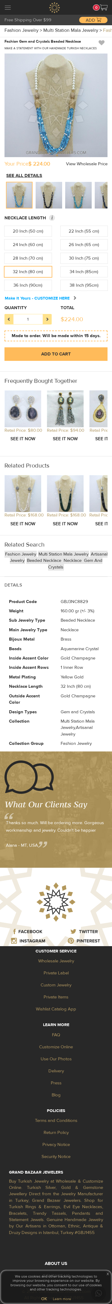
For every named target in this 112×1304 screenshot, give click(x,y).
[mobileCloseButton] (7, 8)
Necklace (73, 560)
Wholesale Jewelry (56, 961)
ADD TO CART (56, 354)
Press (56, 1083)
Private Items (56, 997)
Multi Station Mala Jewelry (63, 554)
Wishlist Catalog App (56, 1009)
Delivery (56, 1071)
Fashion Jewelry (20, 554)
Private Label (56, 973)
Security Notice (56, 1156)
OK (44, 1299)
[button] (104, 7)
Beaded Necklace (44, 560)
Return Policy (56, 1132)
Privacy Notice (56, 1144)
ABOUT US (56, 1263)
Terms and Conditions (56, 1120)
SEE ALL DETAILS (24, 175)
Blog (56, 1095)
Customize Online (56, 1047)
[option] (19, 195)
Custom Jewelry (56, 985)
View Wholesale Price (87, 164)
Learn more (62, 1298)
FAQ (56, 1035)
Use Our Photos (56, 1059)
